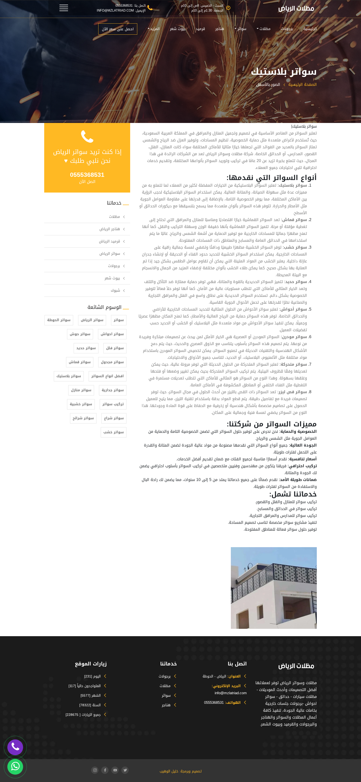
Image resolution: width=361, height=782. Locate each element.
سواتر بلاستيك (68, 376)
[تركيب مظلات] (56, 6)
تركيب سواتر (113, 404)
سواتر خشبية (81, 404)
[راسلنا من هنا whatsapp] (15, 766)
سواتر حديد (86, 348)
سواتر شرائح (83, 418)
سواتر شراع (114, 418)
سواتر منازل (81, 390)
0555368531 (214, 702)
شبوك (115, 290)
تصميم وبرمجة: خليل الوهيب (181, 771)
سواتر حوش (80, 334)
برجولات (287, 28)
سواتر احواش (112, 334)
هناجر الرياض (109, 229)
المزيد (155, 28)
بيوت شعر (177, 28)
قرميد (200, 28)
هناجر (219, 28)
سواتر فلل (115, 348)
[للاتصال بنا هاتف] (15, 747)
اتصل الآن (87, 181)
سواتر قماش (80, 362)
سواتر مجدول (112, 362)
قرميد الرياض (109, 241)
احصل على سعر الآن (118, 29)
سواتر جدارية (113, 390)
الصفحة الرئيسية (302, 84)
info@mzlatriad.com (231, 693)
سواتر (241, 28)
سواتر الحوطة (58, 320)
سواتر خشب (113, 432)
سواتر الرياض (109, 253)
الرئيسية (310, 28)
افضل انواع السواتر (107, 376)
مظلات (265, 28)
